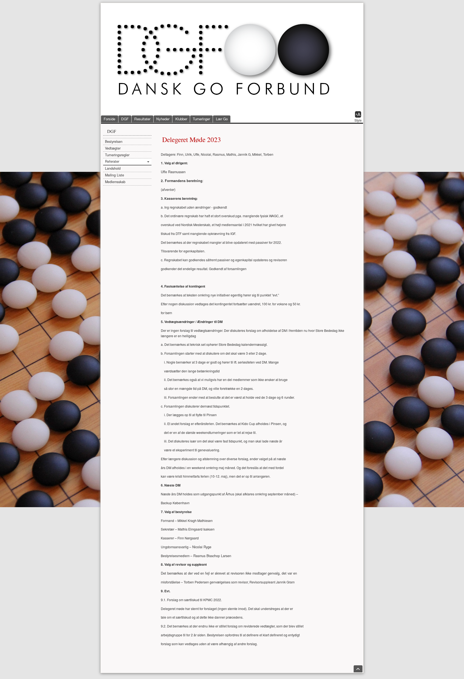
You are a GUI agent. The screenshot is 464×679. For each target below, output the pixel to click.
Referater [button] (112, 161)
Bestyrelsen (113, 141)
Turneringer (201, 118)
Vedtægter (113, 148)
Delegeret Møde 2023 (191, 139)
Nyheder (162, 118)
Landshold (113, 168)
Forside (109, 118)
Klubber (181, 118)
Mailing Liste (114, 175)
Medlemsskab (115, 181)
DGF (125, 118)
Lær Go (222, 118)
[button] (358, 117)
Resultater (142, 118)
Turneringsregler (117, 154)
